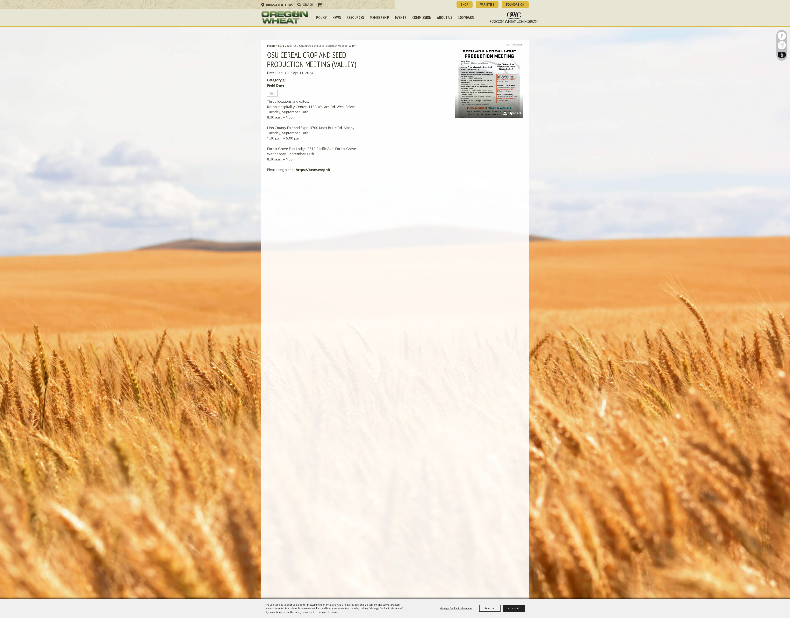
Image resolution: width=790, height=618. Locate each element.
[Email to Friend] (271, 93)
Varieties (487, 4)
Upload (514, 113)
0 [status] (323, 5)
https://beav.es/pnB (313, 169)
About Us (444, 17)
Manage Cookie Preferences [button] (456, 608)
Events (401, 17)
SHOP (464, 4)
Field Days (284, 46)
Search (299, 4)
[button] (489, 84)
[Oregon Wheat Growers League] (285, 17)
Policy (321, 17)
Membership (379, 17)
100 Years (466, 17)
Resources (355, 17)
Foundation (515, 4)
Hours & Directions (279, 5)
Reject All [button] (490, 608)
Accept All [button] (513, 608)
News (336, 17)
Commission (421, 17)
